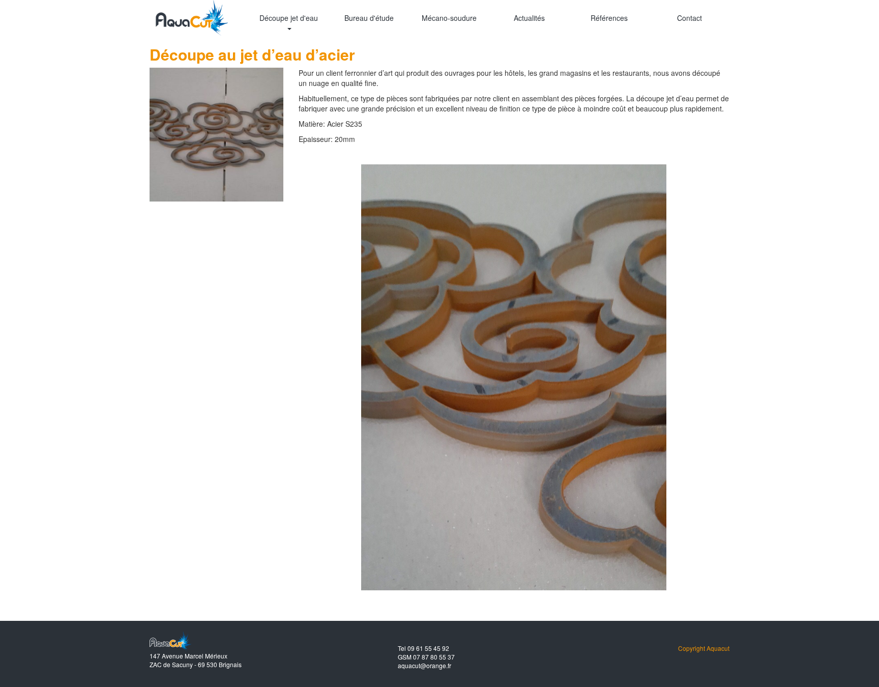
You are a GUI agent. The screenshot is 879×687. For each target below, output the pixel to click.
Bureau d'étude (369, 18)
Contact (689, 18)
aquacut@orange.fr (424, 665)
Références (609, 18)
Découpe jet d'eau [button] (288, 18)
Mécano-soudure (449, 18)
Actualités (529, 18)
